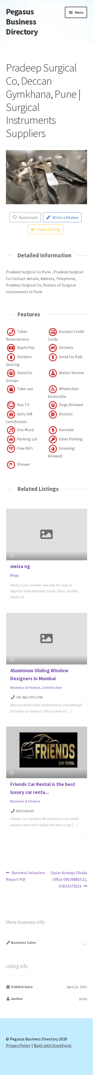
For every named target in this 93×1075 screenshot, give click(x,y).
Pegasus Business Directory (22, 21)
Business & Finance (25, 687)
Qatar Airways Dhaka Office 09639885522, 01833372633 (68, 879)
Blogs (14, 575)
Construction (52, 687)
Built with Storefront (53, 1045)
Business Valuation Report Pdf (25, 876)
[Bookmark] (11, 555)
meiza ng (20, 566)
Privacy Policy (18, 1045)
